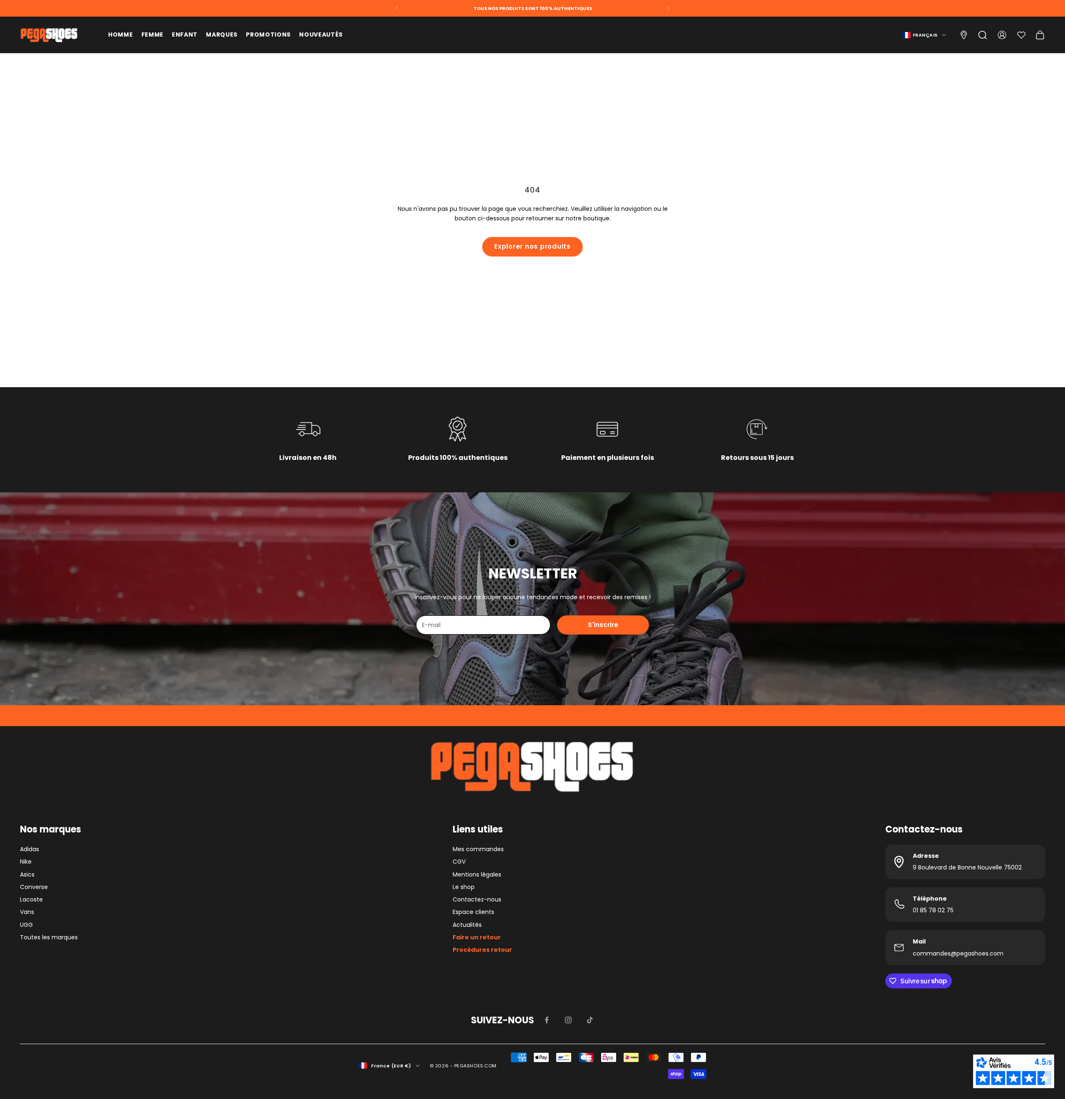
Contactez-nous (477, 899)
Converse (34, 887)
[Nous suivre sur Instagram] (568, 1020)
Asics (27, 874)
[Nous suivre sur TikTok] (590, 1020)
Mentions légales (477, 874)
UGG (26, 925)
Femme (152, 34)
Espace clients (473, 912)
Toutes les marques (49, 937)
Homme (120, 34)
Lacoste (31, 899)
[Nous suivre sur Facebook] (546, 1020)
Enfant (185, 34)
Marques (222, 34)
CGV (459, 861)
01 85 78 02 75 (933, 910)
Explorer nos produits (532, 246)
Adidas (29, 849)
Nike (26, 861)
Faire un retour (477, 937)
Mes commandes (478, 849)
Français (925, 35)
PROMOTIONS (268, 34)
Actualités (467, 925)
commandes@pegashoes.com (958, 953)
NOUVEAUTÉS (321, 34)
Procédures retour (482, 950)
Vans (27, 912)
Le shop (464, 887)
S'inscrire (603, 624)
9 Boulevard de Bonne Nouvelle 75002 (967, 867)
